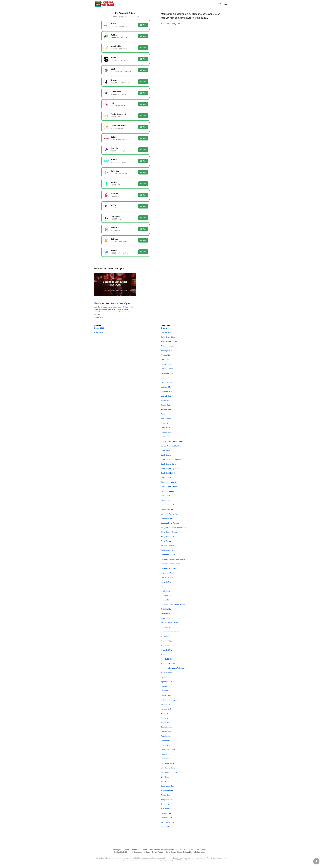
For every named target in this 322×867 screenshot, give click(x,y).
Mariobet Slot (166, 641)
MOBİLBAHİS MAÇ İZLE (170, 24)
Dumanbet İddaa (167, 518)
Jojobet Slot (165, 614)
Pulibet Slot (165, 722)
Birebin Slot (165, 437)
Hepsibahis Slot (167, 573)
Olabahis (164, 686)
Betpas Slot (165, 400)
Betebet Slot (166, 364)
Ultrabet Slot (166, 813)
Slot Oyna (165, 777)
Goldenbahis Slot (168, 550)
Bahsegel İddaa (167, 346)
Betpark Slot (166, 396)
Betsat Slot (165, 423)
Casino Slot (165, 500)
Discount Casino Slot (169, 514)
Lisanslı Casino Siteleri (170, 632)
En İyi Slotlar (166, 541)
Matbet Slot (165, 645)
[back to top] (316, 861)
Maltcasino (165, 636)
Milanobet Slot (166, 650)
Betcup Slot (165, 360)
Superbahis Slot (167, 786)
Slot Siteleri (165, 781)
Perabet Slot (166, 709)
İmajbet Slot (165, 591)
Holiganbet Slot (167, 577)
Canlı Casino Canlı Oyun (171, 459)
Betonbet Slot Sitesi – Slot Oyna (112, 303)
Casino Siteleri (166, 496)
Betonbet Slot (101, 299)
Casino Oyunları (167, 491)
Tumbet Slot (166, 804)
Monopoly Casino (168, 664)
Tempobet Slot (166, 800)
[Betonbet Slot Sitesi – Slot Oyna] (115, 284)
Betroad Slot (166, 410)
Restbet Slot (166, 732)
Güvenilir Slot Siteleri (169, 568)
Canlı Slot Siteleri (168, 473)
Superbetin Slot (167, 791)
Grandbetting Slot (168, 555)
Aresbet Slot (166, 332)
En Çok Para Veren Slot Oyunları (174, 527)
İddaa (163, 586)
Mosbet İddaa (166, 673)
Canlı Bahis (165, 450)
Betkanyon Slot (167, 382)
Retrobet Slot (166, 736)
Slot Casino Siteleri (168, 768)
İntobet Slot (165, 600)
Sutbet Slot (165, 795)
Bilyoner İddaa (166, 432)
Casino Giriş (166, 478)
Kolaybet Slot (166, 627)
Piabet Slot (165, 713)
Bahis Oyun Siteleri (168, 337)
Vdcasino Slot (166, 818)
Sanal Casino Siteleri (169, 750)
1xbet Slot (165, 328)
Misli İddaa (165, 654)
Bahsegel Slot (166, 351)
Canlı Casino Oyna (168, 464)
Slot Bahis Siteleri (168, 763)
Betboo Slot (165, 355)
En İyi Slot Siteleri (168, 537)
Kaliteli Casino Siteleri (169, 623)
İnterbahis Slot (166, 596)
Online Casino (166, 695)
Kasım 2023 (99, 328)
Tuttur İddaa (166, 809)
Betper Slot (165, 405)
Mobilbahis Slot (167, 659)
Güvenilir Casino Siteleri (170, 564)
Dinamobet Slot (167, 509)
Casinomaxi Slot (167, 505)
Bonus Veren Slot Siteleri (171, 446)
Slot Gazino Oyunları (169, 772)
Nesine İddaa (166, 677)
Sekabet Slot (166, 759)
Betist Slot (165, 378)
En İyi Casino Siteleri (169, 532)
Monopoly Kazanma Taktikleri (172, 668)
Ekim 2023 (98, 332)
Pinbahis (164, 718)
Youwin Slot (165, 827)
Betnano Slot (166, 387)
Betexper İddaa (167, 369)
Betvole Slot (165, 428)
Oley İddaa (165, 691)
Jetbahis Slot (166, 609)
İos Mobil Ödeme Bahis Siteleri (173, 605)
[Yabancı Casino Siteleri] (104, 3)
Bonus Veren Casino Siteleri (172, 441)
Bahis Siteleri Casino (169, 342)
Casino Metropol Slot (169, 482)
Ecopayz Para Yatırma (170, 523)
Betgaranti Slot (167, 373)
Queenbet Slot (166, 727)
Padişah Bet (166, 704)
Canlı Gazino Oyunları (170, 469)
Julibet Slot (165, 618)
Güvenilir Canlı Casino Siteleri (173, 559)
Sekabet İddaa (167, 754)
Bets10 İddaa (166, 414)
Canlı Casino (166, 455)
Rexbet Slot (165, 741)
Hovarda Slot (166, 582)
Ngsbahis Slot (166, 682)
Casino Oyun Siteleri (169, 487)
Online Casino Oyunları (170, 700)
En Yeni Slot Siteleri (168, 546)
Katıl (144, 25)
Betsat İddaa (166, 419)
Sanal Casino (166, 745)
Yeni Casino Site (167, 822)
